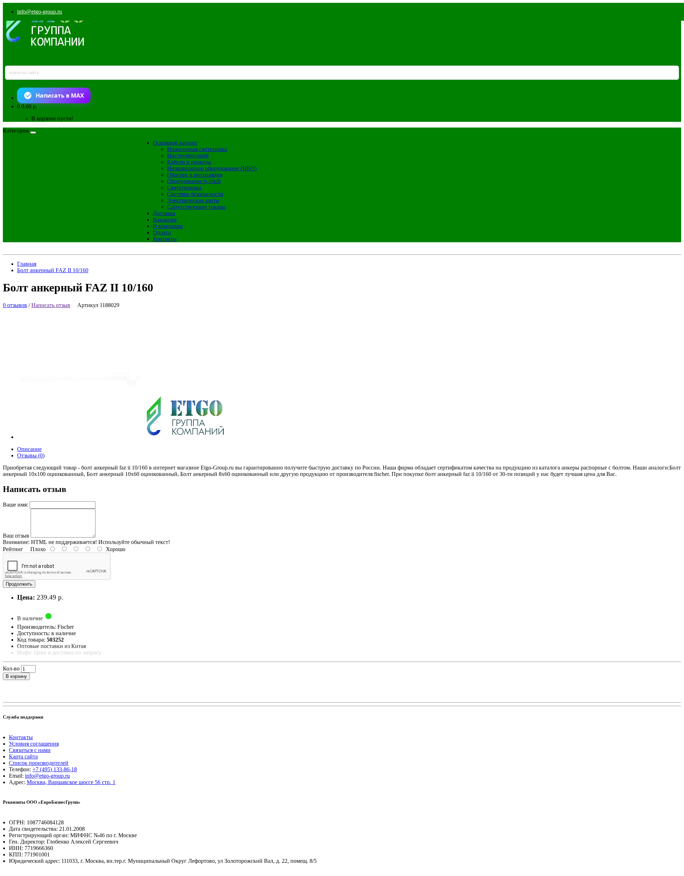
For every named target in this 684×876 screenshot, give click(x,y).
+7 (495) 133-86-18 (54, 769)
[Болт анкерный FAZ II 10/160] (126, 437)
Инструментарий (188, 155)
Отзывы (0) (31, 455)
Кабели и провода (189, 162)
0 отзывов (15, 305)
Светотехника (184, 188)
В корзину (16, 676)
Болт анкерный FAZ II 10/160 (52, 270)
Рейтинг (13, 549)
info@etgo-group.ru (39, 12)
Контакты (165, 239)
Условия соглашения (34, 744)
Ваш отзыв (16, 536)
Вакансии (165, 220)
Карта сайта (23, 756)
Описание (29, 449)
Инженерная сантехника (197, 149)
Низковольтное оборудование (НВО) (211, 168)
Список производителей (38, 763)
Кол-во (11, 668)
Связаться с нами (30, 750)
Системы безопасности (195, 194)
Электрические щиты (193, 200)
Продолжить (19, 584)
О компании (168, 226)
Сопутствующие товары (196, 207)
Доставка (164, 213)
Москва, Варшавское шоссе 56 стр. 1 (71, 782)
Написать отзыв (50, 305)
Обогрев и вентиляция (194, 175)
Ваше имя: (15, 505)
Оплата (162, 232)
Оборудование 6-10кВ (194, 181)
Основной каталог (175, 143)
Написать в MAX (60, 95)
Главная (26, 264)
